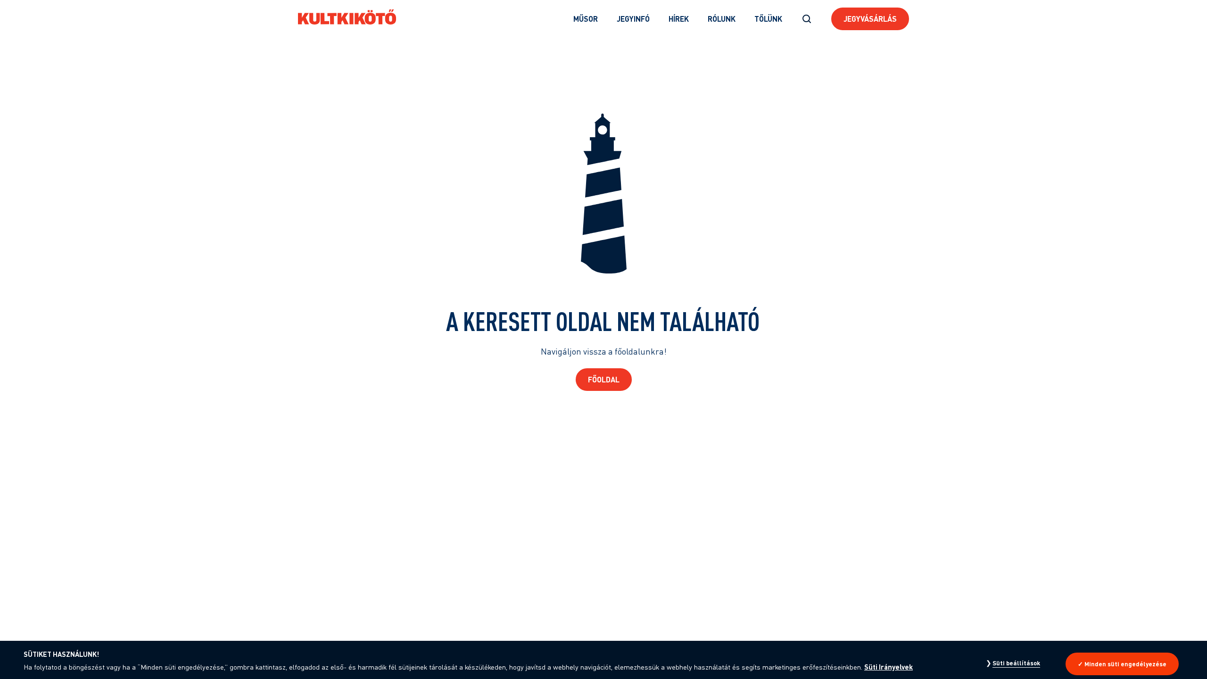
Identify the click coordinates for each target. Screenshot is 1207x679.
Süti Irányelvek (888, 666)
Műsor (585, 18)
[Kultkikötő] (347, 17)
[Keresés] (806, 19)
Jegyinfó (633, 18)
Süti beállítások (1016, 663)
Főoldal (604, 379)
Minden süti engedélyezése (1125, 664)
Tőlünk (768, 18)
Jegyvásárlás (870, 18)
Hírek (679, 18)
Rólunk (722, 18)
